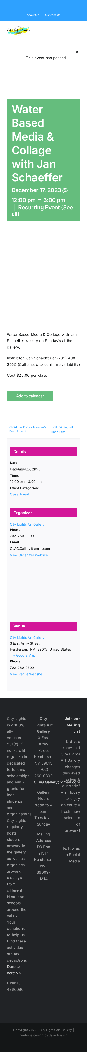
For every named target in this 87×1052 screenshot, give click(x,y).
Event (24, 494)
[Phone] (75, 953)
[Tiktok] (75, 938)
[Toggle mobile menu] (78, 28)
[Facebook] (75, 881)
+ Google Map (24, 655)
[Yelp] (75, 924)
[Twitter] (75, 895)
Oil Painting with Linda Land (63, 429)
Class (14, 494)
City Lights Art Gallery (27, 524)
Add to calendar (30, 396)
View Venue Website (26, 674)
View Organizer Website (29, 555)
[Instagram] (75, 910)
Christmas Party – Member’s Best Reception (27, 429)
